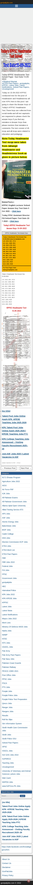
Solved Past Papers (21, 87)
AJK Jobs (6, 494)
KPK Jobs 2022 (8, 594)
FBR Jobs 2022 (8, 562)
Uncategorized (8, 89)
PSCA (4, 683)
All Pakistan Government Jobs (14, 502)
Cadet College (8, 534)
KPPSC (5, 85)
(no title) (6, 411)
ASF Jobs (6, 518)
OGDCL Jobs (7, 647)
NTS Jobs (6, 643)
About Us (6, 859)
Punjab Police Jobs (10, 695)
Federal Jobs (7, 566)
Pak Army (6, 651)
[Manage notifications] (28, 880)
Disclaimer (6, 867)
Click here (16, 211)
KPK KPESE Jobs (9, 598)
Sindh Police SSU (9, 739)
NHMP (4, 635)
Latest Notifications (10, 615)
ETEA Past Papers (11, 83)
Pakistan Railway (9, 667)
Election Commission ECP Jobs (15, 542)
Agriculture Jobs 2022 (11, 481)
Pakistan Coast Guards (11, 663)
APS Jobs (6, 514)
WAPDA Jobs (7, 782)
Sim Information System (12, 724)
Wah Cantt (6, 778)
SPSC (4, 747)
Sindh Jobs (6, 735)
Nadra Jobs (6, 631)
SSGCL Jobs (7, 751)
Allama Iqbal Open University (14, 506)
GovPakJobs (7, 871)
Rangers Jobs (7, 711)
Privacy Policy (7, 875)
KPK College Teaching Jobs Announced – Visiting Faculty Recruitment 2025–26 (16, 829)
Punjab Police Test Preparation (14, 699)
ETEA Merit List (8, 550)
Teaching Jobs (8, 763)
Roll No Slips (7, 719)
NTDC (4, 639)
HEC (4, 586)
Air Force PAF (7, 489)
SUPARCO (6, 759)
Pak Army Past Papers (11, 655)
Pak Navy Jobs (8, 659)
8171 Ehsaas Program (11, 477)
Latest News (7, 611)
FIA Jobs (5, 570)
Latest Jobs (14, 85)
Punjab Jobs (7, 691)
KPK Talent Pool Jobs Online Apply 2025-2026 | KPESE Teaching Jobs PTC (15, 430)
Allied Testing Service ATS (12, 510)
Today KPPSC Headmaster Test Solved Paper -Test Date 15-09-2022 (15, 76)
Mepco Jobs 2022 (9, 619)
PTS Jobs (6, 687)
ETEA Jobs (6, 546)
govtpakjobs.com (6, 3)
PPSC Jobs (6, 679)
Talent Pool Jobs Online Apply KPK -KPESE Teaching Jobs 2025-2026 (14, 419)
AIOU (4, 485)
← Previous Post (8, 468)
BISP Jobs (6, 530)
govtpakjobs (24, 83)
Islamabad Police (9, 590)
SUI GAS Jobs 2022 (10, 755)
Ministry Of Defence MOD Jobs (15, 627)
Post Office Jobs (9, 675)
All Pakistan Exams (10, 498)
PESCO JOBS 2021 (10, 671)
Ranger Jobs (7, 707)
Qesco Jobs (7, 703)
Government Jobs (9, 578)
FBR (4, 558)
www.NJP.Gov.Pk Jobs (11, 786)
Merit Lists (6, 623)
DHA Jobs (6, 538)
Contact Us (6, 863)
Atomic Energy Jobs (10, 522)
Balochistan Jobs (9, 526)
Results (5, 715)
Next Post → (26, 468)
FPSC (4, 574)
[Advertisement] (16, 25)
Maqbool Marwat (10, 82)
